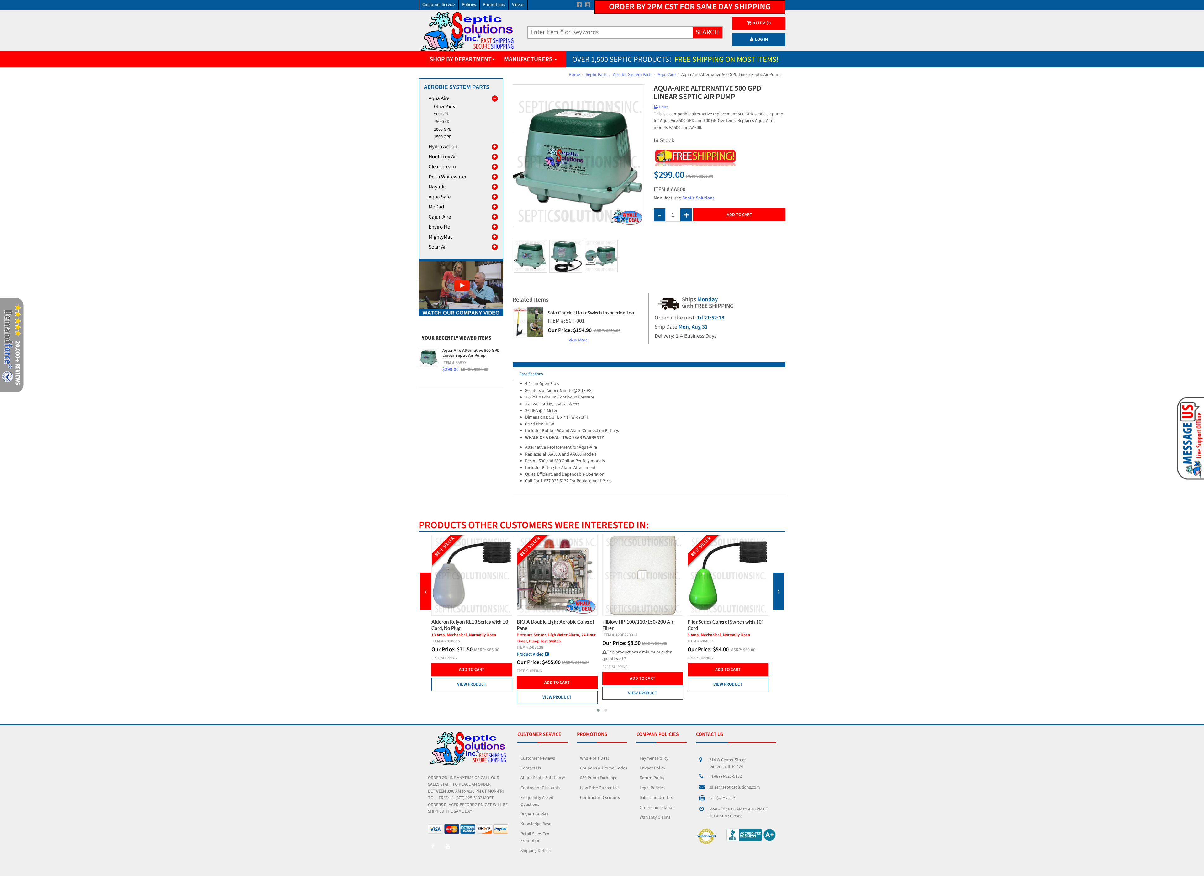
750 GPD (442, 122)
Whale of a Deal (594, 758)
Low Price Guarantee (599, 788)
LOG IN (761, 39)
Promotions (494, 5)
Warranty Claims (655, 817)
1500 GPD (443, 137)
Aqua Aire (667, 74)
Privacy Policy (652, 768)
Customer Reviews (537, 758)
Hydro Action (443, 146)
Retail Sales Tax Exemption (534, 837)
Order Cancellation (657, 808)
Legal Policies (652, 788)
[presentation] (425, 591)
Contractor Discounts (540, 788)
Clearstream (442, 167)
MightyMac (441, 237)
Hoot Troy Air (443, 157)
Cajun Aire (440, 217)
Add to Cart (739, 215)
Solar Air (438, 247)
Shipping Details (535, 850)
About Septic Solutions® (542, 778)
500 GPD (442, 114)
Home (574, 74)
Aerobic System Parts (632, 74)
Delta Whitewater (448, 177)
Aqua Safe (440, 197)
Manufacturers (529, 59)
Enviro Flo (439, 227)
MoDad (436, 207)
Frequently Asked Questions (536, 800)
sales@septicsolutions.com (734, 787)
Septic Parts (596, 74)
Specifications (531, 374)
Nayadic (438, 187)
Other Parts (444, 106)
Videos (518, 5)
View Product (471, 697)
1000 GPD (443, 129)
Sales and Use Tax (656, 797)
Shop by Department (461, 59)
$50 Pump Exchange (598, 778)
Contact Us (530, 768)
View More (578, 340)
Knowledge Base (535, 824)
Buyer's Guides (534, 814)
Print (663, 107)
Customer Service (438, 5)
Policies (469, 5)
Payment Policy (654, 758)
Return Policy (652, 778)
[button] (598, 710)
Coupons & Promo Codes (603, 768)
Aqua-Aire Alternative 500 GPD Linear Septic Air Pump (471, 353)
